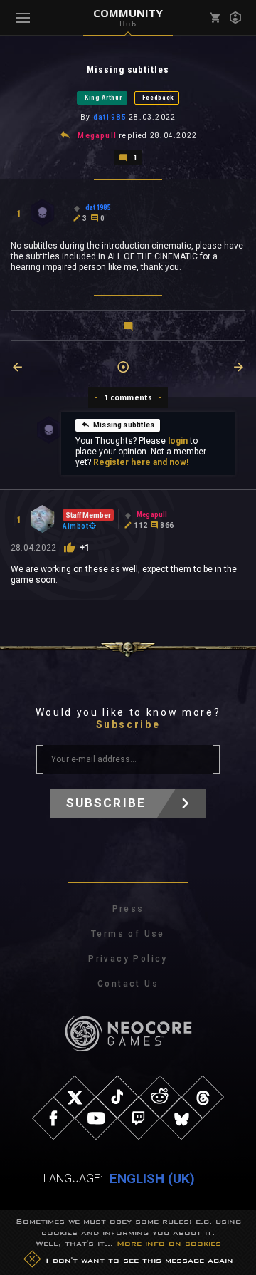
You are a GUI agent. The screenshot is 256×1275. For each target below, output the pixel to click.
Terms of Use (128, 934)
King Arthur (103, 97)
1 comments (128, 397)
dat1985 (110, 117)
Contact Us (128, 984)
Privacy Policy (128, 959)
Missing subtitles (123, 425)
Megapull (97, 136)
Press (128, 909)
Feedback (158, 97)
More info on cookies (169, 1243)
